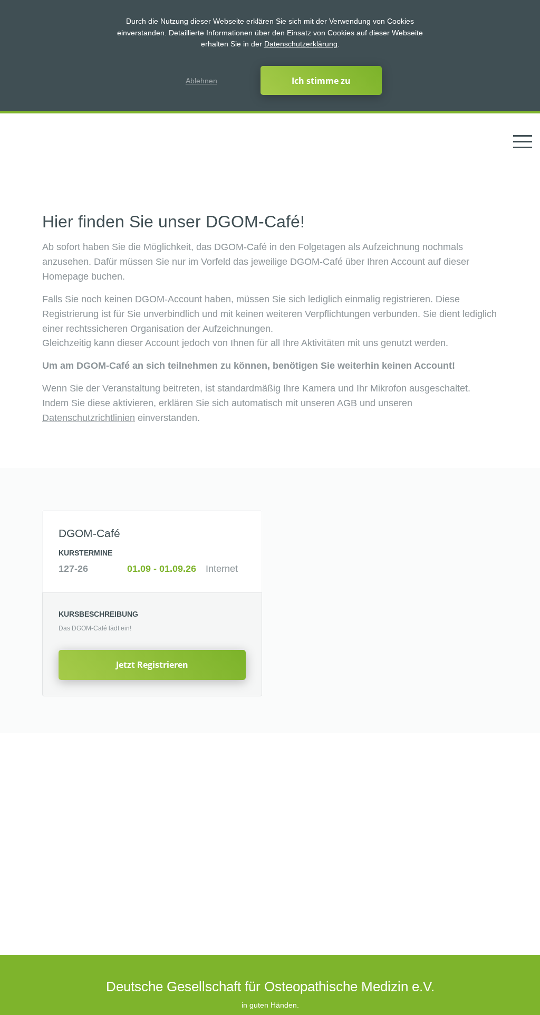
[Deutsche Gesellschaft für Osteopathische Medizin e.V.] (44, 141)
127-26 (73, 568)
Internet (222, 568)
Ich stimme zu (321, 81)
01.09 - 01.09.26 (161, 568)
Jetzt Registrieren (152, 665)
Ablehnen (201, 80)
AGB (347, 403)
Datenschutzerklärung (301, 44)
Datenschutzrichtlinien (88, 418)
